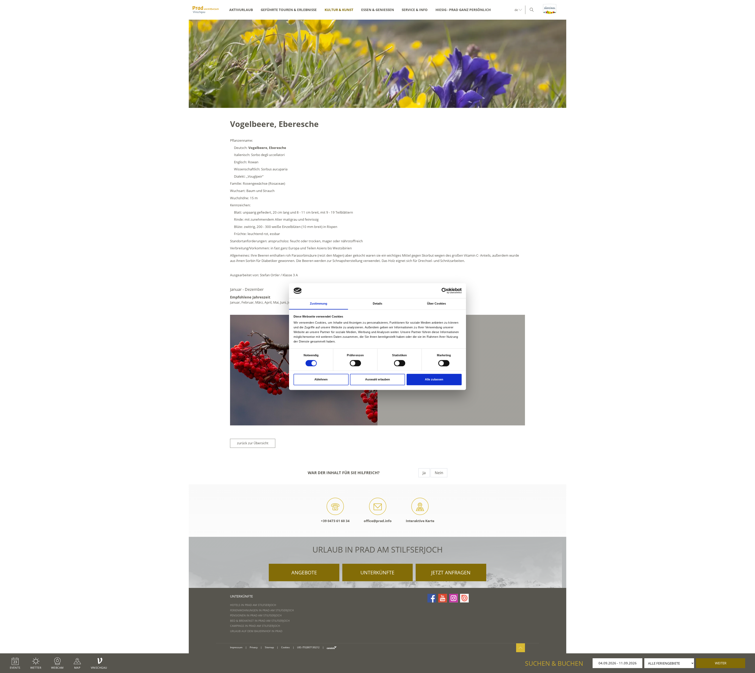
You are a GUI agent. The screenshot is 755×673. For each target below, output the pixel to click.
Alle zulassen (434, 379)
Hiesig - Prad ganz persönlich (463, 9)
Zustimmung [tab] (318, 303)
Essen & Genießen (377, 9)
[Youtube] (442, 598)
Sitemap (269, 647)
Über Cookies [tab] (436, 303)
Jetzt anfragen (450, 572)
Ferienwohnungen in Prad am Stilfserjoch (262, 610)
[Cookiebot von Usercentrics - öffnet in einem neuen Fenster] (444, 291)
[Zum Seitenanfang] (520, 647)
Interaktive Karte (420, 521)
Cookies (285, 647)
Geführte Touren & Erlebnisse (289, 9)
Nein (439, 472)
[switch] (355, 363)
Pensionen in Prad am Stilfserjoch (256, 615)
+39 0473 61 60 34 (335, 521)
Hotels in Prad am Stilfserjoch (253, 605)
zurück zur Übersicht (252, 443)
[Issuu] (464, 598)
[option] (377, 64)
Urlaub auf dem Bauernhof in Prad (256, 631)
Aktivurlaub (241, 9)
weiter (720, 663)
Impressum (236, 647)
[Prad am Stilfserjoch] (205, 10)
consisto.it (331, 647)
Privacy (254, 647)
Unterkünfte (377, 572)
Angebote (304, 572)
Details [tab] (377, 303)
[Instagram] (453, 598)
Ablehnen (321, 379)
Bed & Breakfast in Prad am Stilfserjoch (260, 621)
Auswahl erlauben (377, 379)
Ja (424, 472)
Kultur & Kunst (339, 9)
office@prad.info (378, 521)
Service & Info (415, 9)
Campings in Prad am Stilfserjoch (255, 626)
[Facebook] (431, 598)
